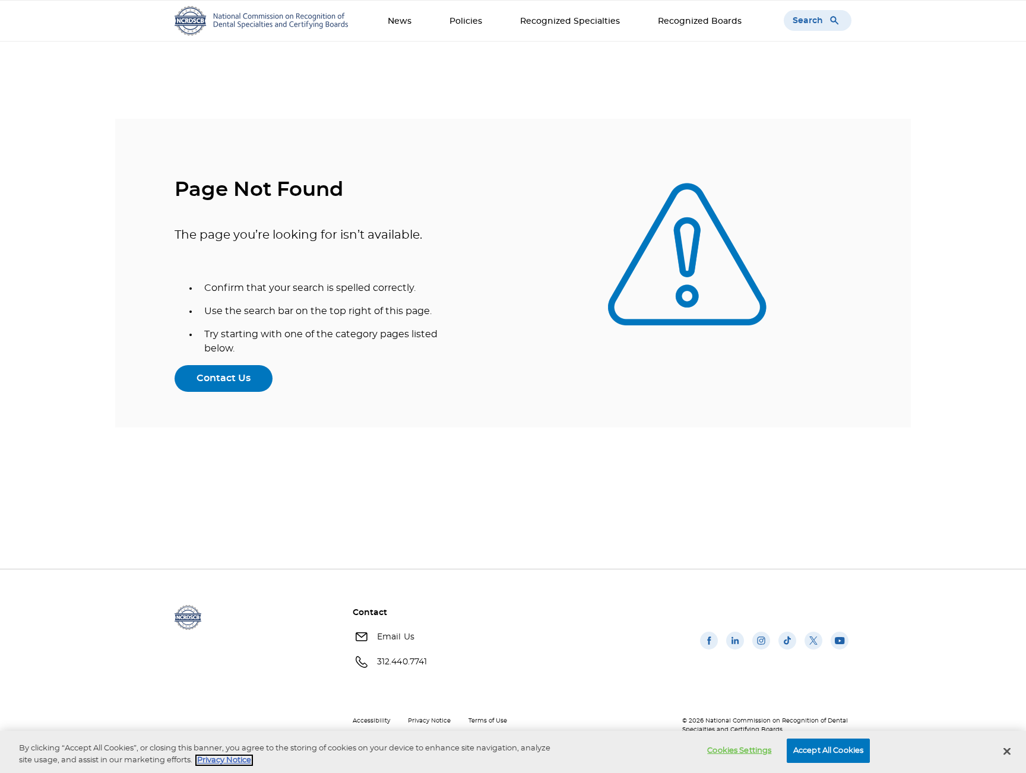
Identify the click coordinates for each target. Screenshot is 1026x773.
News (399, 21)
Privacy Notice (429, 721)
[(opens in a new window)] (709, 649)
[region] (513, 752)
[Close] (1007, 751)
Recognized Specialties (570, 21)
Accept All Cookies (828, 751)
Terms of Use (487, 721)
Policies (465, 21)
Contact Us (224, 378)
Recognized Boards (700, 21)
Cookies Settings (739, 751)
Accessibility (371, 721)
